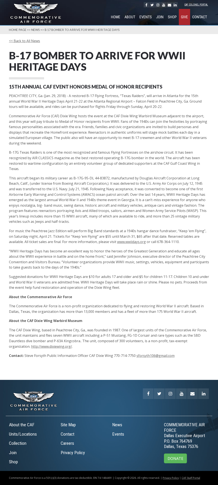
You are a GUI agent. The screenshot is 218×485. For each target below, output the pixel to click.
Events (145, 17)
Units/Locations (23, 434)
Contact (199, 17)
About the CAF (21, 424)
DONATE (175, 458)
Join (160, 17)
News (35, 29)
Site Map (68, 424)
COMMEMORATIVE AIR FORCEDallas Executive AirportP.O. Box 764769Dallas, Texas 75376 (184, 435)
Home (115, 17)
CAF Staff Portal (191, 478)
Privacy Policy (73, 452)
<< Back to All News (24, 41)
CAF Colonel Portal (196, 4)
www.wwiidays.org (131, 241)
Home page (17, 29)
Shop (172, 17)
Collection (17, 443)
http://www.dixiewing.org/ (51, 346)
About (130, 17)
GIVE (184, 17)
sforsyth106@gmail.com (155, 355)
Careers (67, 443)
